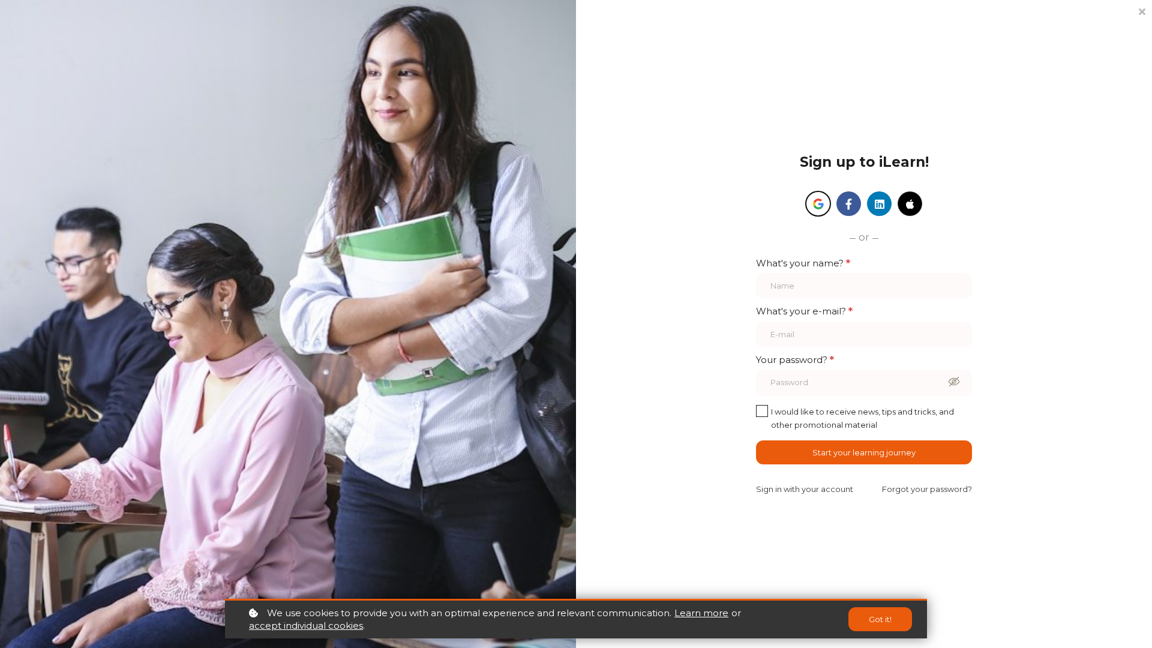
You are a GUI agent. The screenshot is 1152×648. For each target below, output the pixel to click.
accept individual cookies (306, 625)
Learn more (701, 613)
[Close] (1142, 10)
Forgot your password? (927, 489)
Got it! (880, 619)
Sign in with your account (804, 489)
